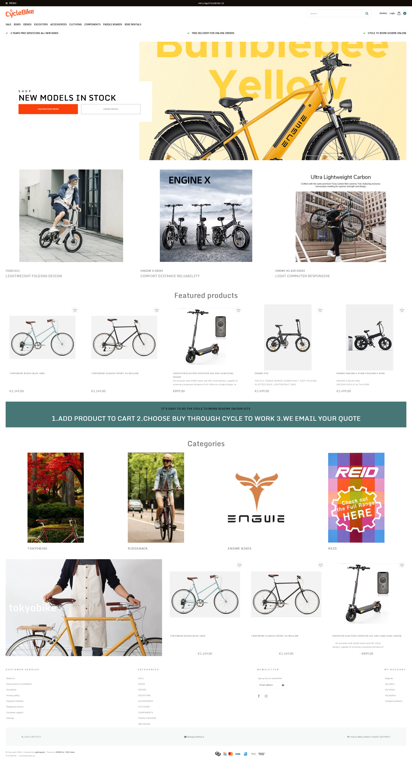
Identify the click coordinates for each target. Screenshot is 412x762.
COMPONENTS (92, 24)
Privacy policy (13, 695)
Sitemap (10, 718)
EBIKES (27, 24)
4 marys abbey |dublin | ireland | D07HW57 (369, 736)
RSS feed (70, 752)
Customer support (14, 712)
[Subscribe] (283, 685)
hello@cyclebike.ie (195, 736)
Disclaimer (11, 689)
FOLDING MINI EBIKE (48, 109)
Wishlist (383, 13)
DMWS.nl (60, 752)
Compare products (394, 701)
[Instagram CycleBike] (266, 696)
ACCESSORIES (58, 24)
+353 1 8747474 (32, 736)
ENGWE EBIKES (110, 109)
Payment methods (14, 701)
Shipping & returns (14, 706)
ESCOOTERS (41, 24)
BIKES (17, 24)
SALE (8, 24)
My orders (390, 684)
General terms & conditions (19, 684)
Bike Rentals (133, 24)
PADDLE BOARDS (112, 24)
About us (10, 678)
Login (392, 13)
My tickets (390, 689)
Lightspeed (40, 752)
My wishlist (390, 695)
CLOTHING (75, 24)
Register (389, 678)
